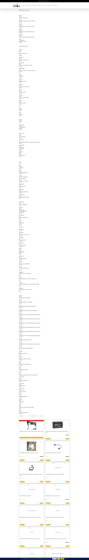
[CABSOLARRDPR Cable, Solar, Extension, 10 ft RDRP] (31, 532)
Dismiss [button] (49, 1)
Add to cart (48, 438)
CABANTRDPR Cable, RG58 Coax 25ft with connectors (56, 538)
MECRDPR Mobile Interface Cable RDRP (53, 452)
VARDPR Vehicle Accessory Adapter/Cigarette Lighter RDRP (31, 431)
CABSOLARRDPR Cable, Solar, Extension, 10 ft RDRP (29, 538)
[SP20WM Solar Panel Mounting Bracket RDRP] (57, 510)
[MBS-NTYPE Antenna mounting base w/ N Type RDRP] (31, 510)
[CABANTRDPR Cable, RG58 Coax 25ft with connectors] (57, 532)
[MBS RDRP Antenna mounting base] (57, 489)
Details (32, 437)
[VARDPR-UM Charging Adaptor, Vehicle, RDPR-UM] (57, 553)
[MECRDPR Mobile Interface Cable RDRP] (57, 446)
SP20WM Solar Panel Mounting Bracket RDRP (55, 517)
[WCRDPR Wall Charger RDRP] (31, 489)
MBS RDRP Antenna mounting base (52, 495)
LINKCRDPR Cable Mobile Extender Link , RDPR (29, 452)
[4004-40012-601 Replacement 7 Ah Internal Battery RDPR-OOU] (57, 424)
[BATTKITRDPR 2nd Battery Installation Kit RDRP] (31, 553)
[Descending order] (29, 416)
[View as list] (42, 416)
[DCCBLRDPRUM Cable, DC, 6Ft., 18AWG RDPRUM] (57, 467)
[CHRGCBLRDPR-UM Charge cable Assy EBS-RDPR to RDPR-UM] (31, 467)
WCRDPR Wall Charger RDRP (25, 495)
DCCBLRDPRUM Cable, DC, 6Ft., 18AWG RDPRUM (55, 474)
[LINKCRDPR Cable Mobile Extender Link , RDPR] (31, 446)
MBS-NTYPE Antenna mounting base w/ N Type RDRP (30, 517)
